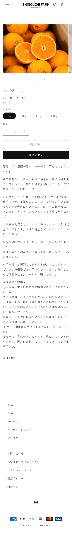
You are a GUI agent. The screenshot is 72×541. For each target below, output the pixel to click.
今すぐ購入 (36, 155)
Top (10, 405)
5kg (40, 116)
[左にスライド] (28, 80)
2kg (11, 116)
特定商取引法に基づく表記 (23, 462)
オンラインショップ (19, 429)
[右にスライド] (44, 80)
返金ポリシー (15, 478)
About (11, 413)
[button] (7, 5)
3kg (25, 116)
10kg (55, 116)
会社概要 (12, 438)
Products (13, 421)
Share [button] (11, 357)
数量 (5, 124)
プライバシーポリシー (20, 470)
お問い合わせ (15, 453)
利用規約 (12, 486)
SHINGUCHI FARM (39, 525)
